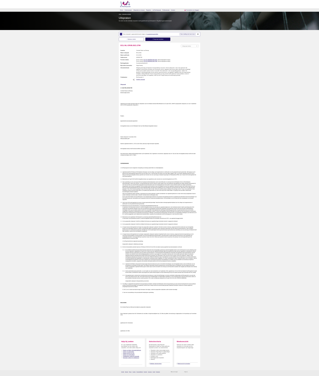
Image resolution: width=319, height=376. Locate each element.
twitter (189, 372)
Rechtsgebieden (124, 63)
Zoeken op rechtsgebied (128, 354)
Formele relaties (124, 59)
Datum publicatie (124, 55)
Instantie (122, 50)
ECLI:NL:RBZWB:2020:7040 (150, 61)
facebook (191, 372)
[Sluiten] (198, 34)
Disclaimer (158, 371)
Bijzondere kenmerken (126, 65)
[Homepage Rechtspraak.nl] (124, 3)
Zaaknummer (123, 57)
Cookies (134, 371)
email (181, 372)
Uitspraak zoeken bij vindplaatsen (131, 357)
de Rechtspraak (157, 10)
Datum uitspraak (124, 52)
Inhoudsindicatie (124, 67)
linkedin (195, 372)
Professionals (165, 10)
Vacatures (150, 371)
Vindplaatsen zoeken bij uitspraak (131, 356)
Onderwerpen (128, 10)
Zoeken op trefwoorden (128, 351)
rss (179, 372)
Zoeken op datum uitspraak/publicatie (132, 350)
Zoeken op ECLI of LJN (128, 353)
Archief (154, 371)
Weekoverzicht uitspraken (184, 363)
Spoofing (145, 371)
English (122, 371)
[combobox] (189, 46)
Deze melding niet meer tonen (187, 34)
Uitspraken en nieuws (139, 10)
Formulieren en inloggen (192, 10)
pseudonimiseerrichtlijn (152, 34)
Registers (148, 10)
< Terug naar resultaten (157, 39)
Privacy (130, 371)
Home (121, 10)
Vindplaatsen (123, 77)
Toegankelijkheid (139, 371)
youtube (198, 372)
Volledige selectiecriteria (155, 363)
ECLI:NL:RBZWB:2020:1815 (150, 59)
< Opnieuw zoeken (131, 39)
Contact (173, 10)
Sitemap (126, 371)
